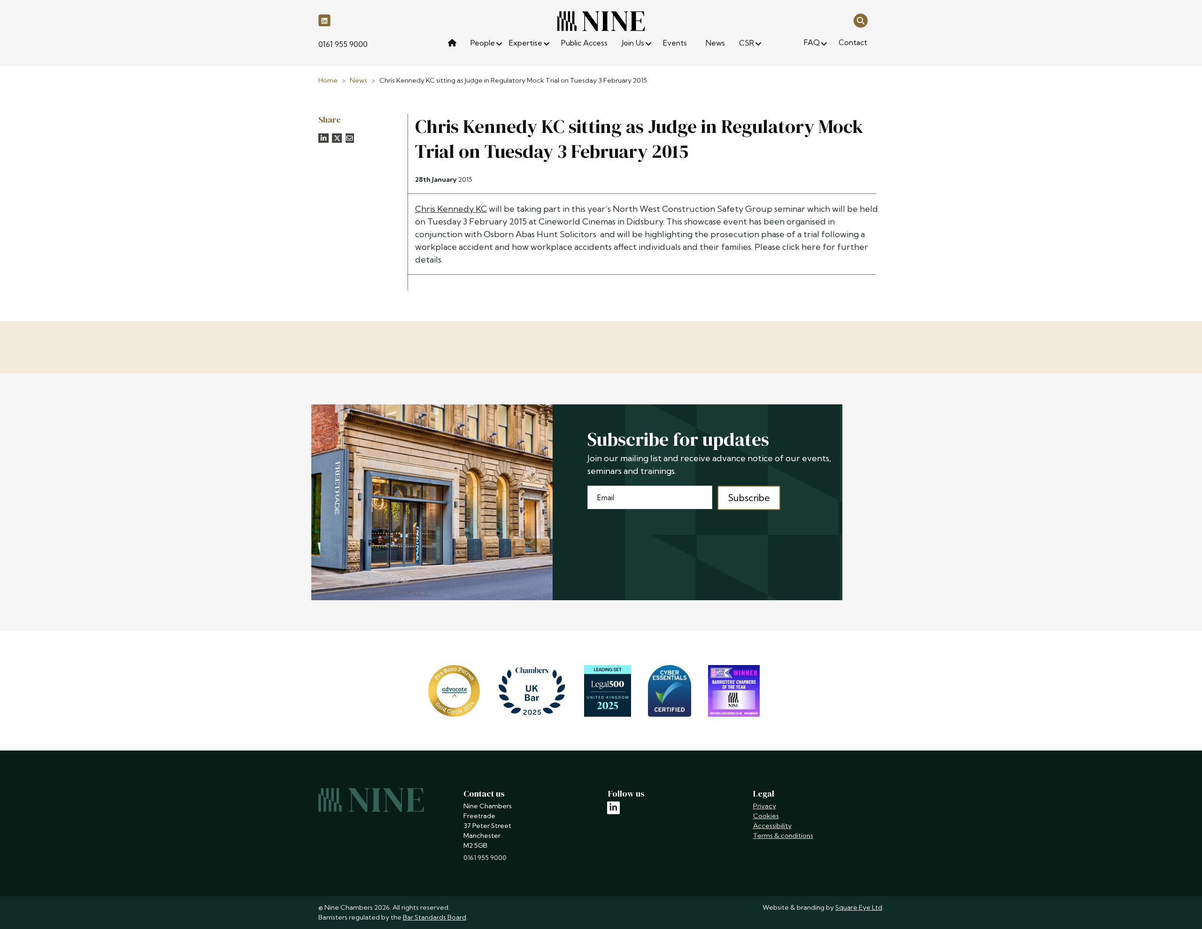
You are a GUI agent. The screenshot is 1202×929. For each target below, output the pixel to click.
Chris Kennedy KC (451, 208)
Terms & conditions (783, 835)
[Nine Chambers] (601, 21)
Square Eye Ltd (858, 907)
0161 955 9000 (343, 44)
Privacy (764, 806)
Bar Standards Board (434, 917)
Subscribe (749, 497)
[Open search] (860, 20)
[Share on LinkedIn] (323, 138)
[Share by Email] (350, 138)
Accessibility (772, 825)
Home (328, 80)
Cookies (766, 816)
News (358, 80)
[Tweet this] (337, 138)
